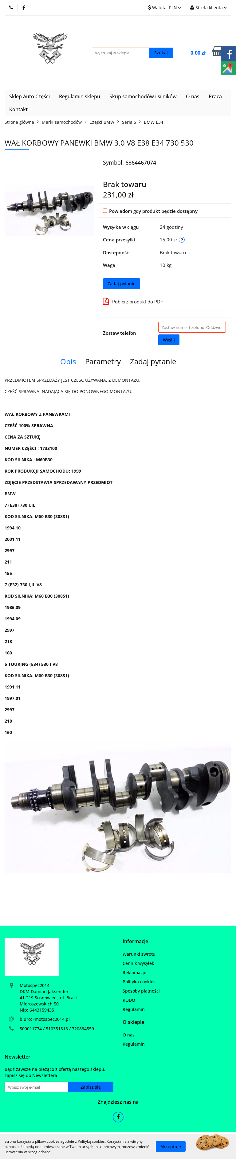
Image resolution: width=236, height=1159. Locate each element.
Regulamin (134, 1009)
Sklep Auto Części (29, 96)
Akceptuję (170, 1146)
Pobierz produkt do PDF (137, 302)
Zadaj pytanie (122, 284)
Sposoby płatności (141, 991)
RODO (129, 1000)
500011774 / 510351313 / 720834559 (57, 1029)
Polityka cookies (139, 982)
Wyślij (169, 340)
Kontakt (18, 109)
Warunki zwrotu (139, 954)
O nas (192, 96)
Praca (215, 96)
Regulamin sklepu (79, 96)
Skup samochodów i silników (143, 96)
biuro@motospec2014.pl (45, 1019)
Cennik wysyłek (138, 963)
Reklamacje (134, 972)
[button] (135, 941)
